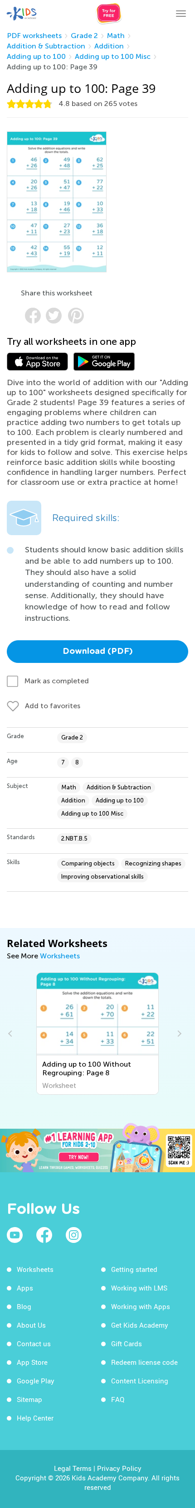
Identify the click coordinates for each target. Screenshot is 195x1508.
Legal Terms (73, 1468)
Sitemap (29, 1399)
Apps (25, 1287)
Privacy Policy (119, 1468)
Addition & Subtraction (46, 46)
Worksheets (60, 956)
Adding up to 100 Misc (113, 56)
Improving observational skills (102, 876)
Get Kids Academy (139, 1324)
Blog (24, 1306)
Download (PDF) (98, 652)
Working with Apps (140, 1306)
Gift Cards (126, 1343)
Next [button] (178, 1033)
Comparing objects (88, 863)
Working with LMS (139, 1287)
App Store (32, 1362)
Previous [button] (11, 1033)
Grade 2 (84, 35)
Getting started (134, 1269)
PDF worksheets (34, 35)
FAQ (117, 1399)
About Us (31, 1324)
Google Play (35, 1380)
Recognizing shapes (153, 863)
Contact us (34, 1343)
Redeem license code (144, 1362)
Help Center (35, 1417)
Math (116, 35)
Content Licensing (139, 1380)
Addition (109, 46)
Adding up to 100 (36, 56)
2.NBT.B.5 (74, 838)
